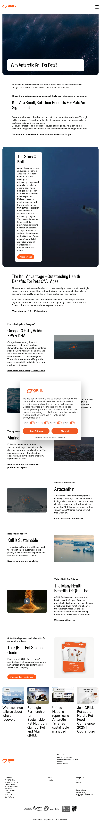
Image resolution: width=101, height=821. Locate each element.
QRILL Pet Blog (10, 791)
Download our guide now (22, 677)
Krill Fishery (59, 693)
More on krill (26, 257)
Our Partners (9, 797)
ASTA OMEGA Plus (11, 782)
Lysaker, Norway (62, 764)
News (7, 690)
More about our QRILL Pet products (29, 311)
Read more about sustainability (22, 561)
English (78, 782)
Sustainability (59, 690)
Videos (7, 793)
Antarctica (58, 697)
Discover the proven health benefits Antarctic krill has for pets (42, 134)
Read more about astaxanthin (68, 518)
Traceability (9, 788)
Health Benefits (10, 784)
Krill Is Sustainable (11, 786)
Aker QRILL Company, (65, 757)
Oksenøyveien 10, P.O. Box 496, (67, 759)
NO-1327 (60, 761)
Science (67, 697)
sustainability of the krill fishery (26, 547)
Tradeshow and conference (88, 690)
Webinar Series (10, 795)
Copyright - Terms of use (84, 795)
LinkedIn (50, 780)
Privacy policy (81, 793)
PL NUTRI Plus (10, 780)
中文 (78, 780)
